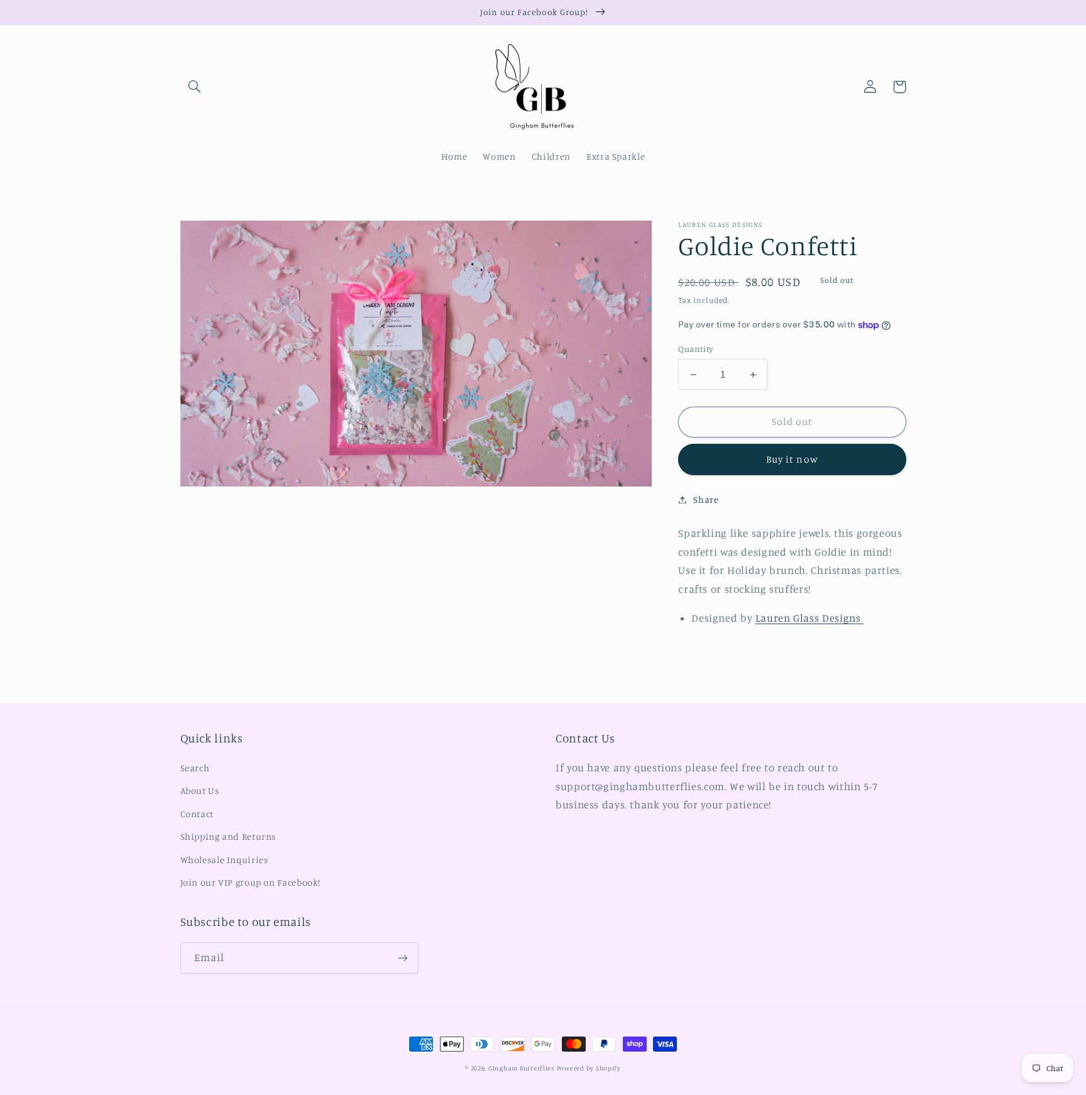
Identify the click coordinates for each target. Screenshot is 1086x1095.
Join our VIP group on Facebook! (250, 882)
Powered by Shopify (589, 1068)
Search (195, 767)
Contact (197, 813)
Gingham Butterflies (521, 1068)
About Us (199, 790)
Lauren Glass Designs (809, 618)
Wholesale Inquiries (224, 859)
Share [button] (705, 499)
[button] (194, 86)
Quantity (695, 349)
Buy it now (792, 459)
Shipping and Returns (228, 836)
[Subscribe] (402, 957)
